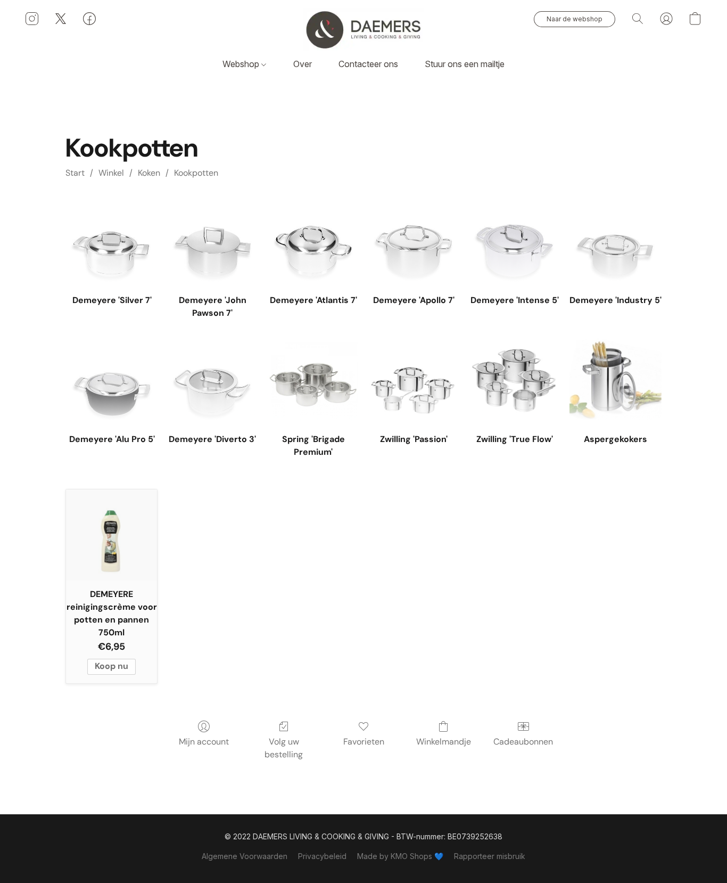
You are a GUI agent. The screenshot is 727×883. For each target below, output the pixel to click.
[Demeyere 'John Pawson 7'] (213, 240)
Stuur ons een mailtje (465, 64)
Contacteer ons (368, 64)
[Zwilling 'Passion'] (414, 379)
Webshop (241, 64)
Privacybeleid (322, 856)
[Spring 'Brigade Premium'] (313, 379)
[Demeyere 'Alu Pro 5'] (111, 379)
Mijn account (204, 741)
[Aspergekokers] (615, 379)
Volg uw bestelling (284, 748)
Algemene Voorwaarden (244, 856)
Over (302, 64)
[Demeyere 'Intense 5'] (514, 240)
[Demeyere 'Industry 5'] (615, 240)
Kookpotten (196, 172)
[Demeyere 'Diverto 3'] (213, 379)
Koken (149, 172)
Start (75, 172)
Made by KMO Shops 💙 (400, 856)
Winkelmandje (443, 741)
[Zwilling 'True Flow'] (514, 379)
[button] (363, 29)
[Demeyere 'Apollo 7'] (414, 240)
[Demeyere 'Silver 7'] (111, 240)
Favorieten (363, 741)
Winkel (111, 172)
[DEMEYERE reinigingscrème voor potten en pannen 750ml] (111, 535)
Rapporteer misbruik (489, 856)
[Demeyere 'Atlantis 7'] (313, 240)
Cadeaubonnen (523, 741)
